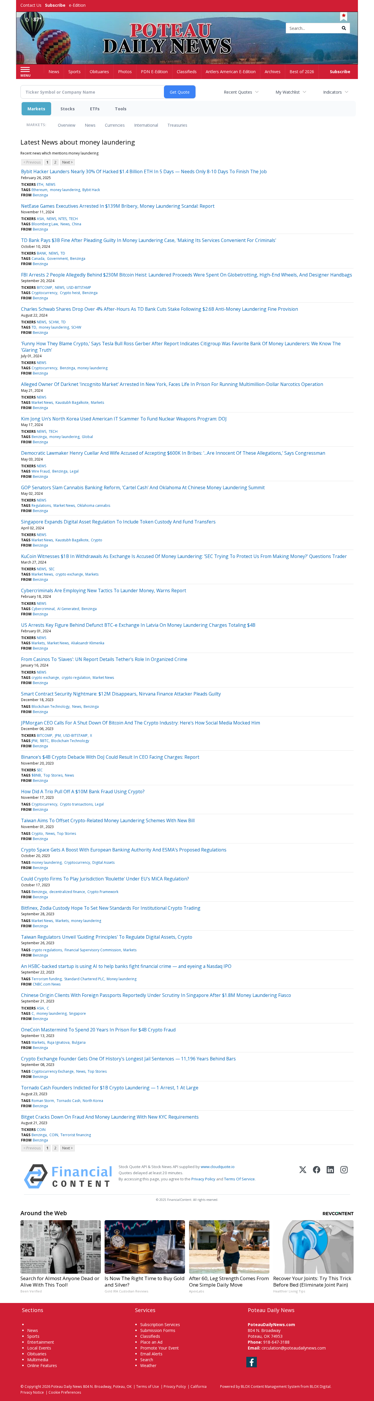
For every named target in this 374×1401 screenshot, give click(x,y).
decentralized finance (67, 891)
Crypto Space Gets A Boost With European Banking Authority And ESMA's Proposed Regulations (123, 850)
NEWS (50, 184)
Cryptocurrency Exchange (53, 1071)
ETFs (95, 108)
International (146, 125)
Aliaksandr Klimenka (87, 643)
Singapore (77, 1013)
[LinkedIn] (330, 1176)
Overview (66, 125)
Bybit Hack (91, 189)
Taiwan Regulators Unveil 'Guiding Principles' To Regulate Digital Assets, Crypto (106, 937)
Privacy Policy (203, 1179)
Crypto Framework (102, 891)
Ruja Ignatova (58, 1042)
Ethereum (39, 189)
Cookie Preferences (65, 1392)
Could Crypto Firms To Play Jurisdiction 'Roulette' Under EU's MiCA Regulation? (105, 878)
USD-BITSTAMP (79, 287)
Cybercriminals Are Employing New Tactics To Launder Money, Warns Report (103, 590)
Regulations (41, 505)
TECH (73, 218)
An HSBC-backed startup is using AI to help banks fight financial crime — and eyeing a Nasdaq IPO (126, 966)
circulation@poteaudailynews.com (294, 1348)
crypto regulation (76, 677)
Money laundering (121, 978)
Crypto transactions (76, 804)
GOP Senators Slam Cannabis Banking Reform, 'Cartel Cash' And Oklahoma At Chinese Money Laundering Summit (143, 487)
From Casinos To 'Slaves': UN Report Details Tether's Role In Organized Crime (104, 659)
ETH (40, 184)
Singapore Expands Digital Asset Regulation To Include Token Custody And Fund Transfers (118, 521)
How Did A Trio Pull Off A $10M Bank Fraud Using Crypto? (83, 791)
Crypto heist (70, 292)
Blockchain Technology (51, 706)
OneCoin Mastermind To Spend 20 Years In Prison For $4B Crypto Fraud (98, 1029)
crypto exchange (69, 574)
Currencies (115, 125)
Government (57, 258)
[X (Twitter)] (303, 1176)
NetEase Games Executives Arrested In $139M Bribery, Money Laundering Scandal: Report (117, 206)
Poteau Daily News (66, 1386)
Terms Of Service (239, 1179)
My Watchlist (288, 92)
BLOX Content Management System (270, 1386)
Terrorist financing (75, 1134)
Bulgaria (79, 1042)
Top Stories (53, 775)
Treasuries (177, 125)
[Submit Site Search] (344, 28)
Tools (121, 108)
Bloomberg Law (45, 224)
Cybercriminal (43, 608)
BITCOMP (44, 287)
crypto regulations (47, 949)
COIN (41, 1129)
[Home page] (187, 28)
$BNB (36, 775)
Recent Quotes (238, 92)
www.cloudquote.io (218, 1166)
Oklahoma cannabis (93, 505)
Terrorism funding (47, 978)
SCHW (54, 322)
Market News (42, 402)
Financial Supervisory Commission (93, 949)
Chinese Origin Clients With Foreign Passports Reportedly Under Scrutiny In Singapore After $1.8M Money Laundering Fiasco (156, 995)
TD (62, 253)
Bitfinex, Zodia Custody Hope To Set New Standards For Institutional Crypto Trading (110, 908)
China (76, 224)
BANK (41, 253)
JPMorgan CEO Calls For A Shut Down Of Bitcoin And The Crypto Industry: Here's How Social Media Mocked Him (140, 723)
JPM (58, 735)
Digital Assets (103, 862)
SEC (52, 568)
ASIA (40, 218)
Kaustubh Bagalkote (72, 402)
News (90, 125)
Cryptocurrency (44, 292)
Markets (36, 108)
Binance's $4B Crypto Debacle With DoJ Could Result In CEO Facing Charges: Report (110, 757)
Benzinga (40, 195)
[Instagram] (344, 1176)
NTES (62, 218)
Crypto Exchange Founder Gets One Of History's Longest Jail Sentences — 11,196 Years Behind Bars (128, 1058)
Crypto (96, 540)
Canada (38, 258)
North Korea (93, 1100)
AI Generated (68, 608)
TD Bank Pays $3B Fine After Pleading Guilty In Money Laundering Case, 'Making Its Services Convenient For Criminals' (148, 240)
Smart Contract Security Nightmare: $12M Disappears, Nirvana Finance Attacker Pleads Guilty (121, 694)
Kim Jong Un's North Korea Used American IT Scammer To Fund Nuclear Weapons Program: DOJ (124, 419)
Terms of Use (147, 1386)
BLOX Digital (320, 1386)
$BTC (44, 740)
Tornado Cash (68, 1100)
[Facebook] (317, 1176)
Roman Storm (43, 1100)
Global (87, 436)
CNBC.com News (46, 984)
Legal (74, 471)
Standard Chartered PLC (84, 978)
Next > (67, 162)
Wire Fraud (41, 471)
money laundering (65, 189)
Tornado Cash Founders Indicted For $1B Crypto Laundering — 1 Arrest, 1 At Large (109, 1087)
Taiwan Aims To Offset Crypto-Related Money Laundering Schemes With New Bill (108, 820)
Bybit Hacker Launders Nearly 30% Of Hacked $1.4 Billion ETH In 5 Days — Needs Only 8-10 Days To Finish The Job (144, 171)
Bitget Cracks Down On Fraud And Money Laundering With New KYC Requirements (110, 1117)
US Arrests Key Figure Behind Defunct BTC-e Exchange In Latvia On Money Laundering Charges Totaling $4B (138, 625)
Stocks (67, 108)
